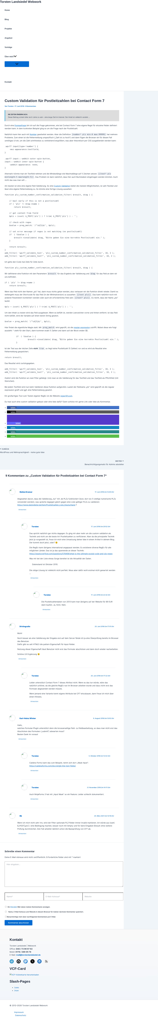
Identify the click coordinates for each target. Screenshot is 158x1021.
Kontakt (8, 82)
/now (16, 990)
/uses (16, 987)
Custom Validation (62, 186)
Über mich (9, 57)
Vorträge (8, 47)
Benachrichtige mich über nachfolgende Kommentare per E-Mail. (31, 917)
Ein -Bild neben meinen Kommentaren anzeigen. (29, 907)
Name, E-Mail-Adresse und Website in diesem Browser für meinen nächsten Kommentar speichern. (46, 912)
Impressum (19, 1012)
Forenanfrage (20, 125)
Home (7, 10)
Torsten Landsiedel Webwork (20, 1)
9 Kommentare (30, 106)
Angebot (8, 38)
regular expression (82, 327)
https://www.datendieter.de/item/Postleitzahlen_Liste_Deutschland (46, 505)
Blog (7, 19)
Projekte (8, 29)
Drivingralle (25, 626)
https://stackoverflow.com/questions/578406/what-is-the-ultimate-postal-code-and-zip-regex (71, 554)
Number (33, 134)
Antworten (22, 509)
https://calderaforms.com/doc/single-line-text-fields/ (52, 766)
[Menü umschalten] (17, 64)
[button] (15, 56)
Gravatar (13, 907)
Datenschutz (20, 1015)
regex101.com (66, 396)
